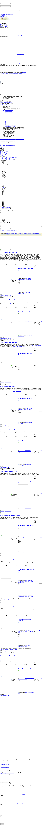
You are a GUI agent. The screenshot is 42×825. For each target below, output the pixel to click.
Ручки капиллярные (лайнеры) (10, 120)
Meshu (3, 170)
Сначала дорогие (3, 152)
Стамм (3, 183)
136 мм (3, 199)
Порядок (2, 237)
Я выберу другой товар (12, 599)
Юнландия (4, 176)
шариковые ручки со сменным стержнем (11, 233)
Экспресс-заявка (11, 73)
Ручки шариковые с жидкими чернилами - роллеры (14, 119)
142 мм (3, 204)
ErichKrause (4, 166)
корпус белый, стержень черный (24, 451)
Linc (3, 179)
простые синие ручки (20, 233)
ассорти (4, 213)
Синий (3, 186)
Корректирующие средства (10, 118)
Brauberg (4, 163)
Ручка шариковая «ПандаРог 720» (8, 471)
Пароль (1, 4)
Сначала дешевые (3, 153)
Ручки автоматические (9, 112)
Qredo (3, 171)
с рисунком (4, 214)
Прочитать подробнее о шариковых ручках (8, 230)
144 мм (3, 205)
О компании (2, 73)
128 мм (3, 193)
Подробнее (2, 660)
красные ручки (26, 233)
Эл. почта (2, 2)
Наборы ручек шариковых (7, 158)
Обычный (2, 150)
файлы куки (15, 822)
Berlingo (3, 161)
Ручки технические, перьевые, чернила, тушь (13, 117)
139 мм (3, 201)
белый (3, 221)
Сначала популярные (4, 151)
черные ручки (34, 233)
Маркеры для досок (8, 123)
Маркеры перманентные (9, 122)
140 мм (3, 202)
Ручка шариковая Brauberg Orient (8, 655)
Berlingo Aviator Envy (17, 391)
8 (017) (20, 812)
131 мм (3, 195)
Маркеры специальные (9, 124)
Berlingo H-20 (15, 346)
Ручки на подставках (9, 115)
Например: (2, 103)
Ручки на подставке (5, 767)
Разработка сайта (3, 776)
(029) (20, 63)
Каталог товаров (3, 104)
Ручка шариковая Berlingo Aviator (8, 252)
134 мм (3, 196)
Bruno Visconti (5, 164)
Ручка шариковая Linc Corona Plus (8, 342)
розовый (4, 220)
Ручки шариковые (8, 111)
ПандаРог (4, 175)
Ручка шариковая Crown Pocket (8, 429)
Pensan (3, 180)
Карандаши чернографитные (10, 125)
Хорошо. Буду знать (4, 599)
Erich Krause (4, 178)
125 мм (3, 192)
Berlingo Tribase (22, 346)
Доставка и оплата (17, 73)
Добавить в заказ (7, 295)
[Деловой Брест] (3, 16)
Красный (4, 188)
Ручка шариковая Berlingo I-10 (7, 299)
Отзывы (6, 73)
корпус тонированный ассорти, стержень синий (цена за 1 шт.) (25, 581)
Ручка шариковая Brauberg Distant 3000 (10, 606)
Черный (3, 187)
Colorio (3, 165)
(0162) (20, 35)
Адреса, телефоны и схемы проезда (7, 773)
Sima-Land (4, 172)
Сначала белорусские (4, 154)
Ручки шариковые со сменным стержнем (9, 157)
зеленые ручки (30, 233)
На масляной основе (6, 211)
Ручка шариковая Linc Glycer (7, 386)
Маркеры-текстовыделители (10, 121)
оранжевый (4, 218)
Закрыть (2, 147)
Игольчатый (4, 209)
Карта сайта (2, 777)
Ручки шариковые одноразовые (8, 159)
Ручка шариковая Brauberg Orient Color (10, 515)
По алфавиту (2, 155)
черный (3, 219)
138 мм (3, 200)
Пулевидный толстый (6, 207)
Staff (3, 173)
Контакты (24, 72)
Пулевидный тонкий (6, 208)
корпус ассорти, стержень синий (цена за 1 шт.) (24, 493)
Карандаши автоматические (10, 126)
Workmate (4, 174)
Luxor (3, 169)
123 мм (3, 191)
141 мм (3, 203)
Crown (3, 177)
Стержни (18, 762)
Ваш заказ (2, 295)
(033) (20, 54)
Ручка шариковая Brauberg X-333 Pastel (10, 559)
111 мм (3, 190)
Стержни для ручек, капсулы (10, 116)
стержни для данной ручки (8, 303)
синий (3, 217)
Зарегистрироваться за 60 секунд (6, 14)
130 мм (3, 194)
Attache (3, 162)
